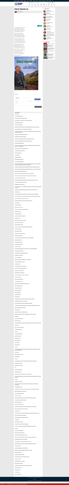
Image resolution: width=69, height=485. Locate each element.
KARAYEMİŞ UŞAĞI (18, 211)
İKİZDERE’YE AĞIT (17, 338)
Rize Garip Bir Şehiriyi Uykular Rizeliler (20, 220)
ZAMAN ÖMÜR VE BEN (18, 452)
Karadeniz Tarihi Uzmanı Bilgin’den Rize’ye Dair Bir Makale (23, 374)
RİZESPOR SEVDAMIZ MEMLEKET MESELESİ (21, 417)
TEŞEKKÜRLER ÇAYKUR (18, 329)
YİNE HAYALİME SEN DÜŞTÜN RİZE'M (20, 415)
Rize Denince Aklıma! (18, 395)
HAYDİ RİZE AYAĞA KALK (18, 242)
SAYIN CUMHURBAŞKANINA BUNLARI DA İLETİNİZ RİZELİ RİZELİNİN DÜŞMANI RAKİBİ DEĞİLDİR (28, 377)
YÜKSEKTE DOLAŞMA (18, 467)
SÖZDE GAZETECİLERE (18, 402)
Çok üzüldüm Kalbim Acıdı (18, 281)
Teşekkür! (16, 379)
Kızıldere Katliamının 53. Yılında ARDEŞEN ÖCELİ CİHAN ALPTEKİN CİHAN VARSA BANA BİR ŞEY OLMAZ (28, 187)
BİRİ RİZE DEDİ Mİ (17, 340)
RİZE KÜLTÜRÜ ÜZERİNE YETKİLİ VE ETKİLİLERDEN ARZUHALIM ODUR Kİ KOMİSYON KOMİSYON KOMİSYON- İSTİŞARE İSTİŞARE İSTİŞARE (27, 164)
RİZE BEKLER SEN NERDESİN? (19, 143)
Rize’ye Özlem (17, 325)
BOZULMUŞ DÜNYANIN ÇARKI (19, 454)
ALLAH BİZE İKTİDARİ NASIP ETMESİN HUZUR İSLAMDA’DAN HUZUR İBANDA (26, 194)
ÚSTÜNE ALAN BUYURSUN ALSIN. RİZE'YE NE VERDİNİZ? (23, 465)
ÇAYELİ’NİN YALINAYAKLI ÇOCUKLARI (20, 266)
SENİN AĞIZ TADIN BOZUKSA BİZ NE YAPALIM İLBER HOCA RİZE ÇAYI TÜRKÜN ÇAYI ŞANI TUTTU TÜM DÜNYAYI (27, 146)
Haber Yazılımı (39, 480)
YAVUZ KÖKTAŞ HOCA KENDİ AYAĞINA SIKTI (50, 18)
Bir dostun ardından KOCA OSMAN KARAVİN (21, 209)
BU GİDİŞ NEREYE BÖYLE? (19, 122)
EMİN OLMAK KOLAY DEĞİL (19, 222)
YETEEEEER (16, 316)
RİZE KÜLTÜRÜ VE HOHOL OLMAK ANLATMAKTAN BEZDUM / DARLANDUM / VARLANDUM (26, 384)
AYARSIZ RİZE (17, 419)
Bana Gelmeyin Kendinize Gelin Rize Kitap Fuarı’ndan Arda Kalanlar (24, 173)
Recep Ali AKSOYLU (49, 16)
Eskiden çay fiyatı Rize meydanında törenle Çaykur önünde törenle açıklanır (25, 175)
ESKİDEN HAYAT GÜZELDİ (19, 255)
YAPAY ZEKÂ (47, 23)
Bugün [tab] (45, 43)
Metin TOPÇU (48, 13)
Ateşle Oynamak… (48, 29)
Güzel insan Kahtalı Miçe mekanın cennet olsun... (22, 198)
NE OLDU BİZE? (17, 342)
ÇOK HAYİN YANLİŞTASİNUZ (19, 161)
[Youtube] (52, 2)
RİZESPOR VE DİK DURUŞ (19, 235)
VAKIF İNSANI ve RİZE (18, 231)
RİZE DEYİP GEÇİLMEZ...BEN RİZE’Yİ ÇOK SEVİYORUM (23, 259)
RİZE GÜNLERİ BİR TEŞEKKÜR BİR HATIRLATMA (22, 283)
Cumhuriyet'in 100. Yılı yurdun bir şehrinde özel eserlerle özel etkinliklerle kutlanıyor (27, 389)
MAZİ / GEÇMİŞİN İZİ (18, 257)
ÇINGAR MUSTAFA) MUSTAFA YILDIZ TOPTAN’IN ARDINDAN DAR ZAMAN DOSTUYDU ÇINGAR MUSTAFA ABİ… (28, 132)
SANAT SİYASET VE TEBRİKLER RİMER (20, 268)
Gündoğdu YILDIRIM (49, 22)
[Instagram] (51, 2)
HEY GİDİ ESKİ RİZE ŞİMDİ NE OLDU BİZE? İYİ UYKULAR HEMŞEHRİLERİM (26, 248)
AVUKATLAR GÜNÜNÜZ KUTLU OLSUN (21, 182)
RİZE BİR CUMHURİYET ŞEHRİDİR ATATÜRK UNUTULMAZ (23, 450)
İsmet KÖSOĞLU (48, 37)
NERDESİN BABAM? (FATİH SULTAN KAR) (21, 301)
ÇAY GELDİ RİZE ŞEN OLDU (19, 116)
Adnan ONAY (48, 25)
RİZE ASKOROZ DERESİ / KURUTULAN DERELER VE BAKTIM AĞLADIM (25, 314)
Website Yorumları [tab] (37, 99)
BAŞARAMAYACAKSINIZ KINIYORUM (20, 136)
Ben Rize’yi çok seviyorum (18, 207)
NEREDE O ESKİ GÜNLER (18, 381)
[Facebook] (48, 2)
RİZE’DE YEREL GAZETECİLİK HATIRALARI (21, 134)
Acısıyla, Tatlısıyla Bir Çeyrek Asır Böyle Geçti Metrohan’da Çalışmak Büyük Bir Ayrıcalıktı (27, 196)
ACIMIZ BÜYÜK (17, 155)
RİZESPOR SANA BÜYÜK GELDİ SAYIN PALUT (21, 148)
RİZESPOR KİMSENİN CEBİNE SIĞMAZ (20, 171)
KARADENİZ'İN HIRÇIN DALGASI (20, 184)
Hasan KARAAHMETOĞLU (50, 34)
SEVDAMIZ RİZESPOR (18, 157)
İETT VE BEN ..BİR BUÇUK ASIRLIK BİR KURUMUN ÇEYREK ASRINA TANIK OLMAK (27, 413)
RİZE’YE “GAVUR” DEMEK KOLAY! (50, 14)
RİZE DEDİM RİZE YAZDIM (19, 244)
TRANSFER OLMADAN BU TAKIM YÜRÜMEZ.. (50, 36)
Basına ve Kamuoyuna (18, 474)
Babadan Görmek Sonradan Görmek (20, 233)
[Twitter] (49, 2)
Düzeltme (16, 331)
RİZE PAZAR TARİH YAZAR (19, 463)
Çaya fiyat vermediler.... (18, 277)
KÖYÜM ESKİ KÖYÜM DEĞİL (19, 159)
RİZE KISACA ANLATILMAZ (19, 224)
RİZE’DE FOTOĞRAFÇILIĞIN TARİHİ (20, 307)
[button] (53, 1)
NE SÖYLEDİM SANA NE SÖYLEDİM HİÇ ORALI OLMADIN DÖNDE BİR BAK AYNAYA (27, 305)
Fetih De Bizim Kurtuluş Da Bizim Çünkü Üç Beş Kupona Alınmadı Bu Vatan (25, 437)
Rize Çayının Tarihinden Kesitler (19, 270)
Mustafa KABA (48, 31)
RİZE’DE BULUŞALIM (18, 290)
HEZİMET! (47, 20)
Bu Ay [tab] (53, 43)
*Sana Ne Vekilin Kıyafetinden (19, 404)
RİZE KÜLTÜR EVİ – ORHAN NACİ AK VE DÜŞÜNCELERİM (23, 120)
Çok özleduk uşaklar (18, 246)
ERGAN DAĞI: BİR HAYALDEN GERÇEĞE (50, 12)
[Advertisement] (28, 18)
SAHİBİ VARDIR (17, 356)
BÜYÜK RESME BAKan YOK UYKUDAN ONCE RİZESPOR (23, 129)
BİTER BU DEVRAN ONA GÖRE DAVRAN (21, 118)
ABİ (15, 367)
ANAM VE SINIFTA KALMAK (19, 279)
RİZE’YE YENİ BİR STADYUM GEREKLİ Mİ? (49, 27)
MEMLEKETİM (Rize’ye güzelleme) (20, 461)
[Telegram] (54, 2)
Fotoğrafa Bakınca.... (18, 218)
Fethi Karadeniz (48, 10)
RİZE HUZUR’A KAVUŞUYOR (19, 354)
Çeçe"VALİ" (16, 428)
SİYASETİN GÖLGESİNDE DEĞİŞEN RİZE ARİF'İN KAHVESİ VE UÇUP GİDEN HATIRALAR (28, 169)
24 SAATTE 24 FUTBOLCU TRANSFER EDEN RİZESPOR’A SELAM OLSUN (25, 426)
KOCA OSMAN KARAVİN (18, 363)
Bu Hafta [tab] (49, 43)
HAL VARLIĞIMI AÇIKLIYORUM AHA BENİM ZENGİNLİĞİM (23, 303)
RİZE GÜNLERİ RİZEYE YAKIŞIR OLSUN (20, 391)
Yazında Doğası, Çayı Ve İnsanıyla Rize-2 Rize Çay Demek (23, 441)
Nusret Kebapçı (48, 28)
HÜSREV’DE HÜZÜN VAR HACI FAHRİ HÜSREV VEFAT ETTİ (23, 200)
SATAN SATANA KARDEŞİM (19, 430)
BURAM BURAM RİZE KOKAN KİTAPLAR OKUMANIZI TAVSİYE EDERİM (25, 406)
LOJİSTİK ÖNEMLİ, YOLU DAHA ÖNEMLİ (50, 39)
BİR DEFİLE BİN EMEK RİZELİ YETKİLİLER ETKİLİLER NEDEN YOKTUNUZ (25, 443)
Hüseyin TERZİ (48, 19)
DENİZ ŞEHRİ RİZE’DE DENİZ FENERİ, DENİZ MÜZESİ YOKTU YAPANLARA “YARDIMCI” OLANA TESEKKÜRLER (27, 350)
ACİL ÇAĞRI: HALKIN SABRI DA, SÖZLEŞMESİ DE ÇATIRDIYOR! (50, 33)
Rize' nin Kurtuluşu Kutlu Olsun (19, 327)
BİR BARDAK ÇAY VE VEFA (19, 365)
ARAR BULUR (17, 352)
